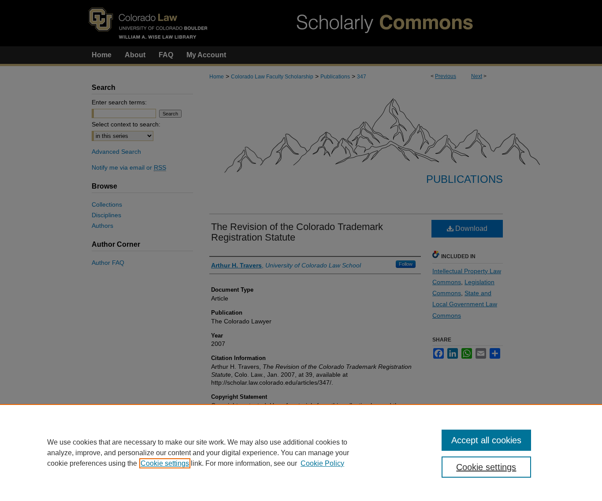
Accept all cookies (486, 440)
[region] (301, 452)
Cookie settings (165, 463)
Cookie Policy (322, 463)
